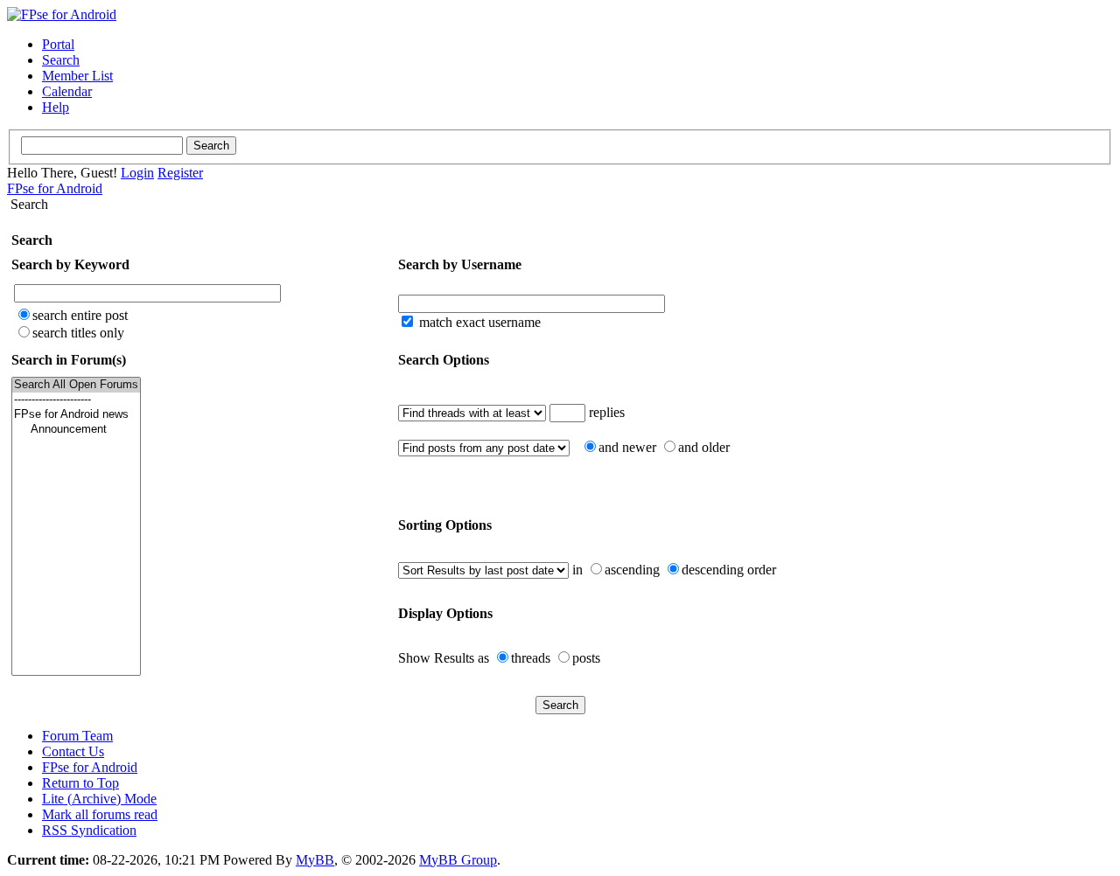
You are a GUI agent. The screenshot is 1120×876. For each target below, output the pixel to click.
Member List (77, 75)
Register (180, 172)
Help (55, 107)
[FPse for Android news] (76, 414)
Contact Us (73, 751)
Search (61, 59)
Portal (58, 44)
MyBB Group (458, 859)
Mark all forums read (100, 814)
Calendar (67, 91)
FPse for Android (54, 188)
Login (137, 172)
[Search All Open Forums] (76, 385)
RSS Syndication (89, 830)
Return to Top (80, 782)
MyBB (315, 859)
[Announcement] (76, 429)
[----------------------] (76, 400)
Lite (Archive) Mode (99, 798)
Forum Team (77, 735)
